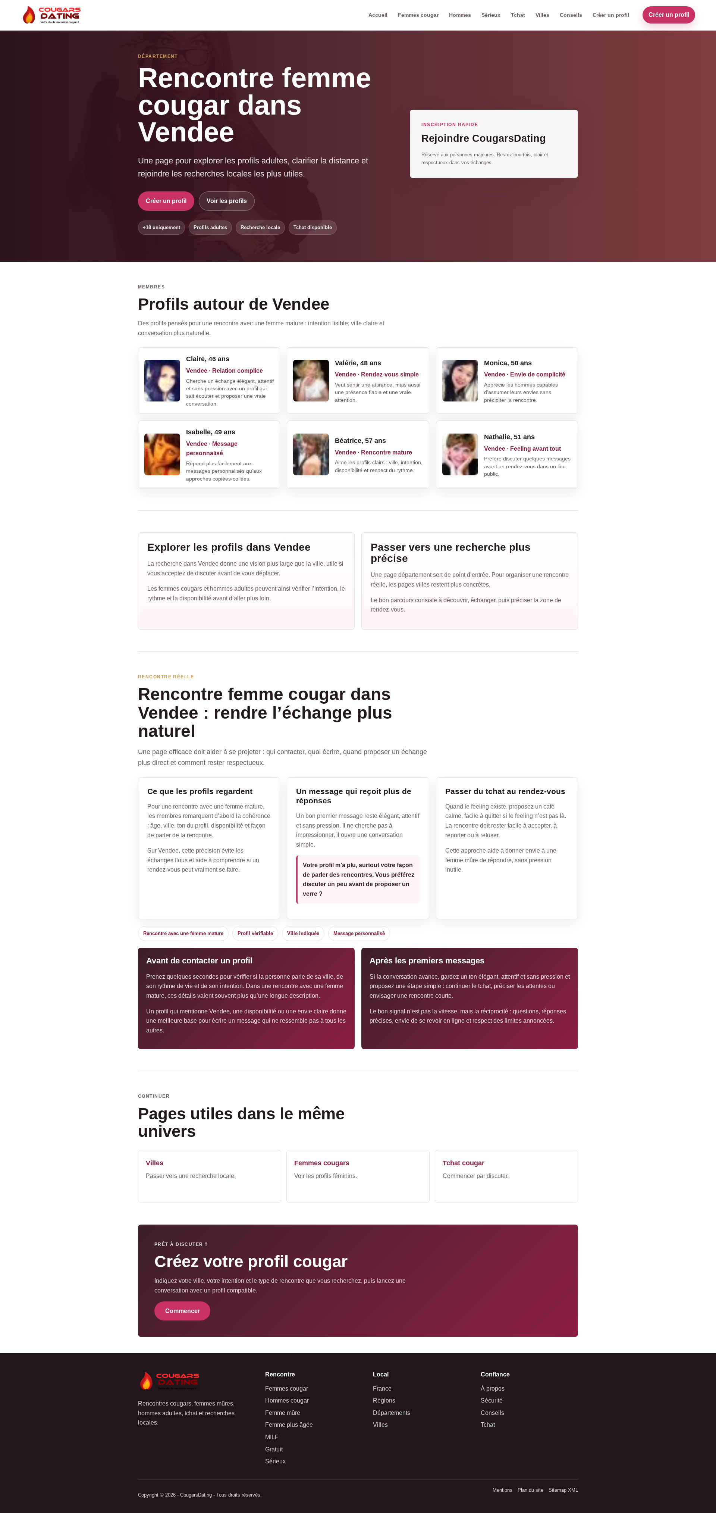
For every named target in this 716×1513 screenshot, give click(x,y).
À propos (493, 1388)
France (382, 1388)
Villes (542, 15)
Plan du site (530, 1490)
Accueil (377, 15)
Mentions (502, 1490)
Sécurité (492, 1400)
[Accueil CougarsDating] (54, 15)
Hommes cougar (287, 1400)
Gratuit (274, 1449)
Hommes (460, 15)
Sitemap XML (563, 1490)
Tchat (518, 15)
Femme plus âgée (289, 1425)
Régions (384, 1400)
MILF (272, 1437)
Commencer (182, 1311)
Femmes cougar (418, 15)
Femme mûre (282, 1413)
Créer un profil (611, 15)
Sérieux (490, 15)
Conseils (571, 15)
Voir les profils (227, 201)
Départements (391, 1413)
